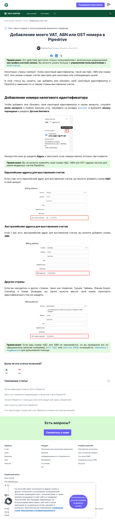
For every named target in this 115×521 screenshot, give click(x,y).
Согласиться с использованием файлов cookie (78, 501)
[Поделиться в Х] (61, 56)
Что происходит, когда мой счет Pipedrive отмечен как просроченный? (39, 410)
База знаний (9, 21)
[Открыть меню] (109, 5)
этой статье (13, 65)
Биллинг (18, 21)
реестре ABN (70, 347)
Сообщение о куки (96, 509)
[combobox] (54, 13)
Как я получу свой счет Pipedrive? (21, 405)
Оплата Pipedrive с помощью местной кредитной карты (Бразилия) (37, 400)
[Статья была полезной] (6, 370)
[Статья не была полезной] (20, 370)
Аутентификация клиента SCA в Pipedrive (24, 389)
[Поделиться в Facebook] (51, 56)
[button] (8, 501)
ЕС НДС (52, 347)
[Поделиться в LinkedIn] (56, 56)
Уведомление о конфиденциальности (38, 510)
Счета (25, 21)
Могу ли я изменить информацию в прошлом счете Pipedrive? (35, 394)
